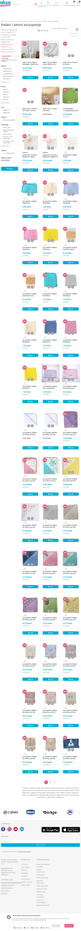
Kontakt (24, 876)
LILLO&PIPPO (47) (8, 74)
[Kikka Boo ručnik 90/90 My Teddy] (30, 142)
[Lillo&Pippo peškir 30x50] (71, 142)
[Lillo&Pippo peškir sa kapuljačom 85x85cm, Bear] (30, 651)
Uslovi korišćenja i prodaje (43, 865)
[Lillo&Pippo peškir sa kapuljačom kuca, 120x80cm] (71, 744)
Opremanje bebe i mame (8, 131)
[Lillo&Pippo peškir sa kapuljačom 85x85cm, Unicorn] (51, 744)
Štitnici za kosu (8, 52)
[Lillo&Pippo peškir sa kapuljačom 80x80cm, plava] (30, 558)
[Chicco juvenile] (30, 812)
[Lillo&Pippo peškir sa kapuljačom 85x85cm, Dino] (71, 697)
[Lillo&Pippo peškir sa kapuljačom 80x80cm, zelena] (51, 605)
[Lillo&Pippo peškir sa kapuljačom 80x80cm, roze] (51, 558)
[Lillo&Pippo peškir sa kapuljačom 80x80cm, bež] (71, 512)
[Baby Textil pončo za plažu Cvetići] (30, 96)
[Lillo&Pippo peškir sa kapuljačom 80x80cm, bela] (51, 512)
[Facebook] (3, 829)
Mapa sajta (25, 885)
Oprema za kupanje (35, 21)
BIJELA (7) (6, 92)
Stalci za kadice (8, 32)
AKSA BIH (4, 21)
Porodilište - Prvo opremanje (8, 142)
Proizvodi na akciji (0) (11, 60)
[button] (25, 4)
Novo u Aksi (6, 127)
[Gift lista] (67, 3)
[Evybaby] (70, 812)
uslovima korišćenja (24, 851)
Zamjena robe (41, 889)
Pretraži (9, 169)
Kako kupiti (40, 875)
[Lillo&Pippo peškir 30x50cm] (30, 188)
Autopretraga (44, 30)
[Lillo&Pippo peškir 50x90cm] (51, 281)
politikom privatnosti (40, 920)
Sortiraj (54, 28)
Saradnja (24, 873)
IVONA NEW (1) (7, 69)
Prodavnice (25, 879)
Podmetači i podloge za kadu (8, 36)
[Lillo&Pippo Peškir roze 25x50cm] (71, 373)
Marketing (46, 928)
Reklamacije (41, 892)
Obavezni (19, 928)
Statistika (36, 928)
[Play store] (51, 829)
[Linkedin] (22, 829)
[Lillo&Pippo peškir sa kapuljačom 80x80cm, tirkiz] (71, 558)
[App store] (71, 829)
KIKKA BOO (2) (7, 71)
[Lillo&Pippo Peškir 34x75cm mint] (71, 234)
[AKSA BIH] (5, 3)
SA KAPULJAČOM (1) (9, 120)
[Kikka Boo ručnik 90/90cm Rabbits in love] (51, 142)
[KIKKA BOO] (25, 152)
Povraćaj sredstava (40, 896)
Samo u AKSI (7, 134)
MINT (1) (5, 94)
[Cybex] (11, 812)
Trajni (28, 928)
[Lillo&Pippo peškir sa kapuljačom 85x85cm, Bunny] (30, 697)
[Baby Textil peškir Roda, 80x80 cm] (51, 49)
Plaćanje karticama (40, 882)
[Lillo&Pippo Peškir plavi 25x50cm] (51, 373)
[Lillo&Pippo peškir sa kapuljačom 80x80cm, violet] (30, 605)
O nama (24, 864)
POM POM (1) (6, 79)
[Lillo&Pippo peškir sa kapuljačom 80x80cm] (30, 420)
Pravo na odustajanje (41, 901)
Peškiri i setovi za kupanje (7, 45)
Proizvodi (11, 21)
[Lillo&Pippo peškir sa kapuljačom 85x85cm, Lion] (30, 744)
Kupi (31, 78)
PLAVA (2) (6, 97)
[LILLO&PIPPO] (65, 152)
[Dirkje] (50, 812)
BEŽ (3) (5, 89)
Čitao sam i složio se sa (17, 851)
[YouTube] (16, 829)
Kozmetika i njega (21, 21)
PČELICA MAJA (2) (8, 76)
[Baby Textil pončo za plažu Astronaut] (71, 49)
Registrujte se (56, 5)
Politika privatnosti (40, 871)
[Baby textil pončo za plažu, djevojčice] (51, 96)
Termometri (7, 49)
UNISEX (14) (6, 113)
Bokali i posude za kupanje (7, 41)
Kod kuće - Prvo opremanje (8, 137)
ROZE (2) (5, 99)
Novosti (24, 870)
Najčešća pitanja (42, 905)
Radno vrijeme (26, 882)
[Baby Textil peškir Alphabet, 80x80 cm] (30, 49)
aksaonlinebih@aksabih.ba (11, 883)
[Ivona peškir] (71, 96)
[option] (11, 812)
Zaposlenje (25, 867)
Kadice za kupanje (9, 30)
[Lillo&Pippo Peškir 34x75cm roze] (30, 281)
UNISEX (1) (6, 110)
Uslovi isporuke (42, 886)
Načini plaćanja (42, 878)
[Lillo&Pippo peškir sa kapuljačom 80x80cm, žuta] (71, 605)
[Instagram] (9, 829)
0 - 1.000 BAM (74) (9, 153)
